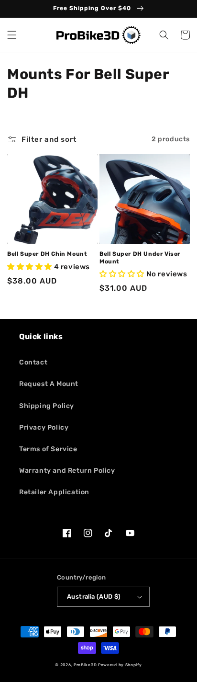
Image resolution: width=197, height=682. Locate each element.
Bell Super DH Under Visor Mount (139, 257)
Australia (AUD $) (94, 596)
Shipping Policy (46, 406)
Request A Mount (48, 384)
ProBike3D (85, 664)
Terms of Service (48, 449)
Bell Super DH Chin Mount (47, 253)
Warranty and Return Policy (67, 470)
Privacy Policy (43, 427)
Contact (33, 362)
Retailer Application (54, 492)
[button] (11, 34)
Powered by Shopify (120, 664)
